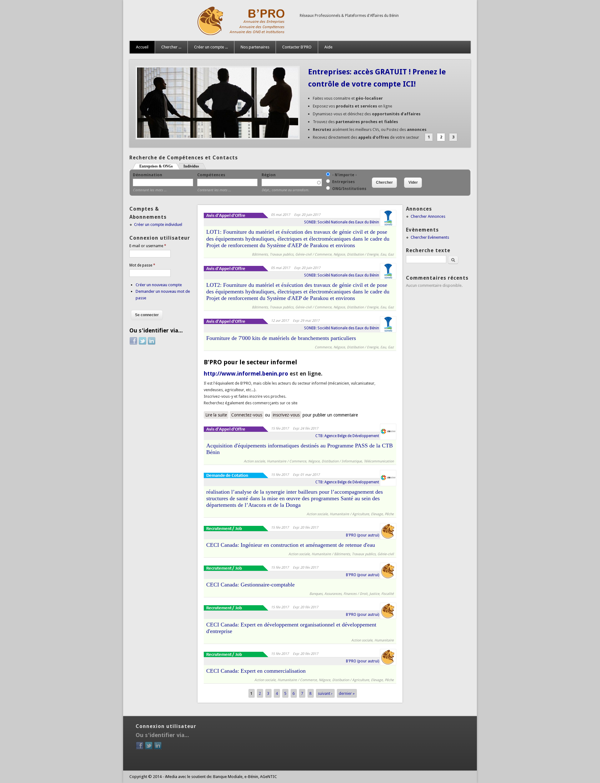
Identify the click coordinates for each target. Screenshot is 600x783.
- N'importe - (344, 175)
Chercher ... (171, 47)
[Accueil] (211, 34)
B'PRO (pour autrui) (362, 535)
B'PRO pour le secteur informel (250, 362)
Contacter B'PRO (297, 47)
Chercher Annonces (428, 216)
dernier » (347, 693)
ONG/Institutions (349, 189)
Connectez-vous (246, 414)
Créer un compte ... (211, 47)
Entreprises (343, 182)
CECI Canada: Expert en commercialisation (256, 671)
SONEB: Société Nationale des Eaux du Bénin (341, 222)
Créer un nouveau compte (159, 284)
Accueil (142, 47)
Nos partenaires (255, 47)
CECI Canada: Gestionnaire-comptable (250, 584)
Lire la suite (216, 414)
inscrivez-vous (286, 414)
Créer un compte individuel (158, 224)
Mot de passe (142, 265)
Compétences (211, 174)
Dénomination (147, 174)
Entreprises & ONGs (159, 166)
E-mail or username (147, 246)
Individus (191, 166)
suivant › (325, 693)
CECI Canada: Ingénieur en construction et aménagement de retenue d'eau (290, 545)
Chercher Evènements (430, 237)
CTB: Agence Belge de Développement (347, 436)
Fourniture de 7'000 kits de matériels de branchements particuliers (281, 338)
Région (269, 174)
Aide (328, 47)
